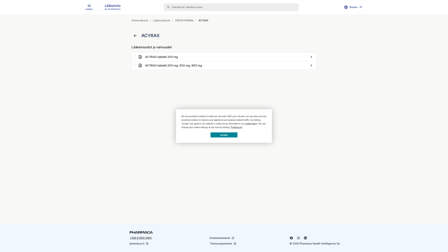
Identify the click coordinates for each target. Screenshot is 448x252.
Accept (224, 135)
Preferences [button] (236, 127)
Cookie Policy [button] (250, 123)
